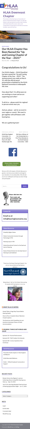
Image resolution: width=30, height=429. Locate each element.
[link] (2, 6)
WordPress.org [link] (7, 413)
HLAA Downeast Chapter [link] (14, 14)
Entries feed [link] (6, 408)
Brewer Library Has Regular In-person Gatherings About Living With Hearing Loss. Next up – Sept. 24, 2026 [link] (14, 380)
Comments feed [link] (7, 411)
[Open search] (26, 41)
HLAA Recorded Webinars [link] (10, 358)
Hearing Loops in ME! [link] (9, 241)
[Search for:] (15, 186)
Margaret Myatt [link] (15, 60)
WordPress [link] (10, 427)
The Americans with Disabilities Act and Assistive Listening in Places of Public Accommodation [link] (13, 322)
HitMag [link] (17, 427)
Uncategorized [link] (5, 46)
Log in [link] (4, 406)
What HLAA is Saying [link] (11, 307)
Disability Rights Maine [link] (9, 232)
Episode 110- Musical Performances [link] (12, 335)
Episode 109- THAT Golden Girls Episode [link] (13, 338)
